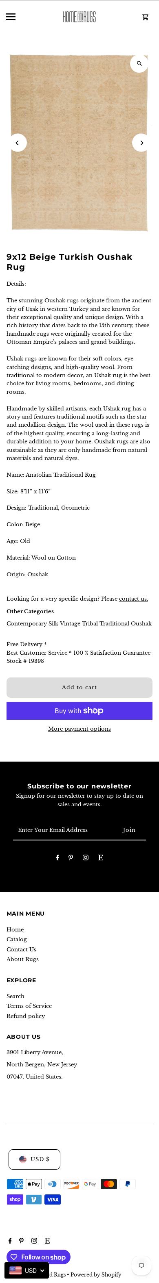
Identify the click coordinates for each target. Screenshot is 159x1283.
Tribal (90, 624)
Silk (53, 624)
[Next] (141, 143)
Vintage (70, 624)
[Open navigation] (27, 17)
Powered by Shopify (96, 1275)
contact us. (133, 599)
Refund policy (26, 1016)
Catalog (17, 939)
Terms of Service (29, 1006)
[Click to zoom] (139, 63)
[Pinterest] (70, 859)
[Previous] (18, 143)
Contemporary (27, 624)
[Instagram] (85, 859)
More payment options (79, 729)
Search (15, 996)
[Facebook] (57, 859)
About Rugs (23, 959)
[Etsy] (100, 859)
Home (15, 930)
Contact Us (21, 950)
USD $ (40, 1159)
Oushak (141, 624)
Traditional (114, 624)
